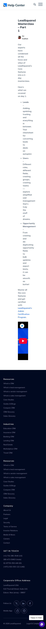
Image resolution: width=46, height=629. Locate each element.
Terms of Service (10, 526)
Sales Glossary (9, 416)
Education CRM (9, 428)
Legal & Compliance (34, 623)
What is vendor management (15, 391)
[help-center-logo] (19, 5)
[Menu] (39, 4)
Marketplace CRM (10, 449)
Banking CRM (8, 436)
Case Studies (8, 400)
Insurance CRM (9, 432)
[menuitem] (33, 4)
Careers (6, 539)
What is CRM (8, 383)
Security (6, 522)
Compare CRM (9, 408)
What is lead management (14, 387)
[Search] (33, 4)
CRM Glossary (8, 412)
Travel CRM (7, 453)
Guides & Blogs (9, 404)
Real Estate (8, 445)
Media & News (9, 535)
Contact (6, 543)
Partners (6, 514)
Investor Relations (10, 530)
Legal (5, 518)
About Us (7, 510)
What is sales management (14, 396)
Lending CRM (8, 441)
